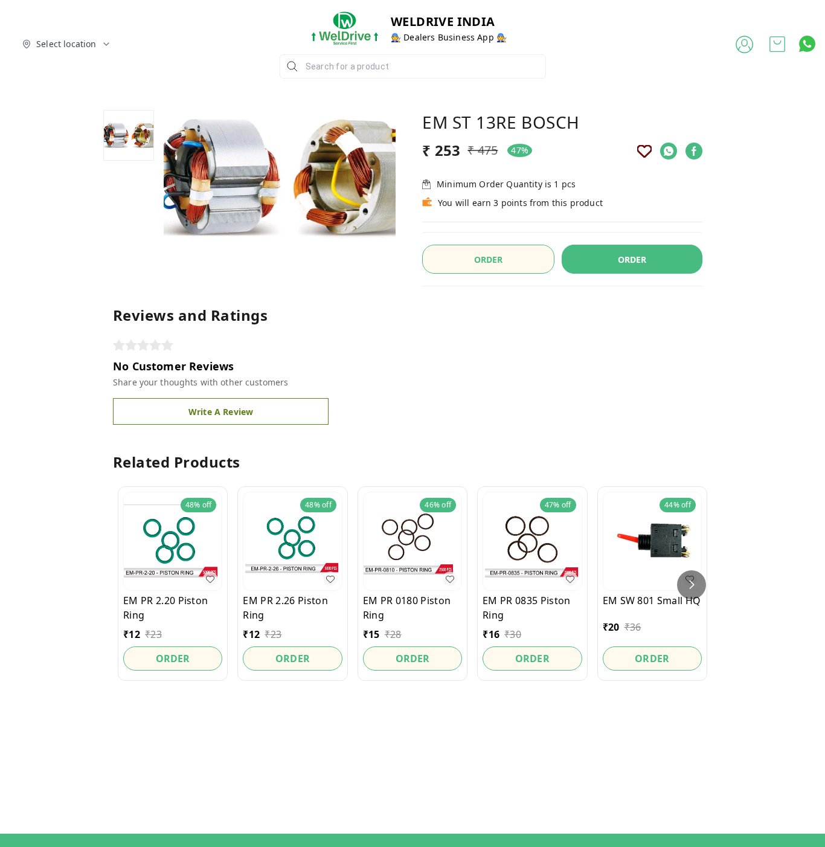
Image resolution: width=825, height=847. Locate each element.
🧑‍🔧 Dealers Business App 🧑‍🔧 (449, 37)
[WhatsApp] (668, 151)
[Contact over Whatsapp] (807, 44)
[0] (777, 44)
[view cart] (777, 44)
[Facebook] (693, 151)
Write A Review (220, 411)
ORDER (632, 259)
